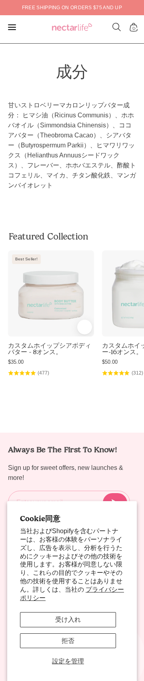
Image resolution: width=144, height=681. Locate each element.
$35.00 (16, 362)
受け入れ (68, 619)
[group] (72, 7)
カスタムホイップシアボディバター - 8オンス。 (49, 349)
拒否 (68, 640)
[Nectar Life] (72, 27)
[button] (116, 27)
